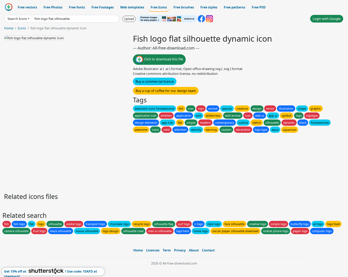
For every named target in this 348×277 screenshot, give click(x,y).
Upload (129, 19)
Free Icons (159, 7)
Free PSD (259, 7)
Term (167, 250)
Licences (153, 250)
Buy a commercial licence (155, 81)
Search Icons (17, 18)
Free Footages (102, 7)
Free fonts (77, 7)
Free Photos (53, 7)
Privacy (180, 250)
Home (8, 28)
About (194, 250)
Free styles (208, 7)
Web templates (132, 7)
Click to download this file (163, 59)
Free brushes (183, 7)
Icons (22, 28)
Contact (208, 250)
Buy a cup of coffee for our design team (166, 91)
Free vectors (27, 7)
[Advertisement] (124, 162)
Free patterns (234, 7)
